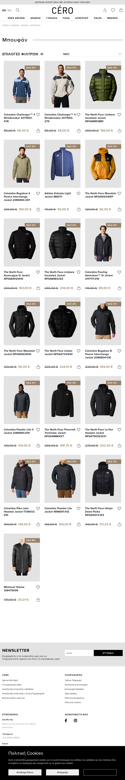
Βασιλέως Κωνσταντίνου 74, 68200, (19, 726)
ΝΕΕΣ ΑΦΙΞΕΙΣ (16, 18)
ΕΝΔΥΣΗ (24, 25)
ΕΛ (9, 10)
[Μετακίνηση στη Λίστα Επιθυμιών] (38, 118)
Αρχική (5, 25)
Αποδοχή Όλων (24, 772)
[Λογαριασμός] (105, 10)
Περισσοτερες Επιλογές (100, 772)
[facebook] (66, 721)
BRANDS (112, 18)
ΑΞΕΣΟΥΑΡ (81, 18)
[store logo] (62, 9)
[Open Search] (18, 10)
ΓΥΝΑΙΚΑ (51, 18)
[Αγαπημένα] (113, 10)
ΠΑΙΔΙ (66, 18)
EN (4, 10)
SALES (98, 18)
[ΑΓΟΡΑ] (38, 130)
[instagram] (75, 721)
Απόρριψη (62, 772)
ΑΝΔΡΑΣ (35, 18)
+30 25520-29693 (11, 737)
